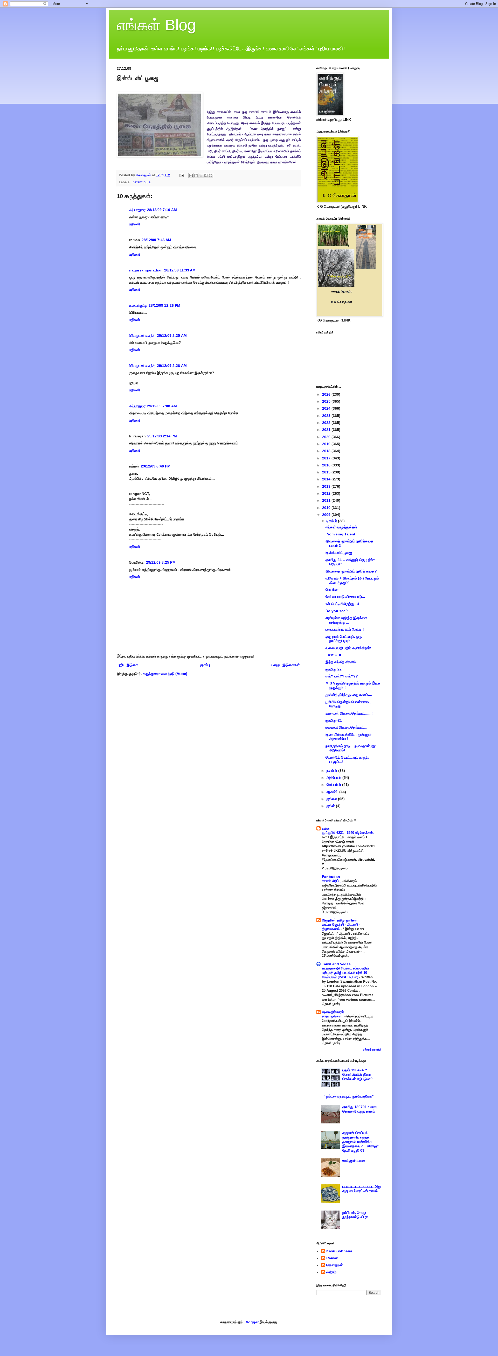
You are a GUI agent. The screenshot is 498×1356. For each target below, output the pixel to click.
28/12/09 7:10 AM (162, 210)
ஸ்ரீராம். (331, 1272)
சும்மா (326, 828)
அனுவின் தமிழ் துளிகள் (339, 920)
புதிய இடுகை (128, 665)
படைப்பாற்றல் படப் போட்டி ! (345, 629)
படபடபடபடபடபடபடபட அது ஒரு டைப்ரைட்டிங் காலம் (361, 1188)
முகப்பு (205, 665)
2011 (326, 500)
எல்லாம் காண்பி (372, 1049)
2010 (326, 508)
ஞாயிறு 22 (334, 669)
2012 (326, 493)
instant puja (141, 182)
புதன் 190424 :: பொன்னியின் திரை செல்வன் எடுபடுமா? (357, 1074)
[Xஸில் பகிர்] (200, 175)
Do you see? (337, 611)
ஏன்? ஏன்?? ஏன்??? (342, 676)
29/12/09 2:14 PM (162, 436)
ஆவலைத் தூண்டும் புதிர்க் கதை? (351, 571)
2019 (326, 444)
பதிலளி (134, 224)
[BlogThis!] (195, 175)
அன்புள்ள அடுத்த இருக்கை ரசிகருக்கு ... (347, 620)
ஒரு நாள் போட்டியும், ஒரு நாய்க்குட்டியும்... (344, 638)
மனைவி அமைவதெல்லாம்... (346, 727)
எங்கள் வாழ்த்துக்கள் (341, 527)
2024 (326, 408)
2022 (326, 423)
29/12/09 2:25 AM (172, 335)
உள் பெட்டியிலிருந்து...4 (342, 604)
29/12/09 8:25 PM (161, 562)
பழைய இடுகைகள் (286, 665)
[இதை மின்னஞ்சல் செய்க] (190, 175)
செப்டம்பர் (334, 784)
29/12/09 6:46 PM (155, 466)
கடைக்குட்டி (138, 305)
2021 (326, 430)
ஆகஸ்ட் (333, 792)
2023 (326, 416)
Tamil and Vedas (336, 964)
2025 (326, 401)
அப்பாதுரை (137, 210)
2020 (326, 437)
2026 (326, 394)
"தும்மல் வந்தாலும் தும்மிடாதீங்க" (349, 1096)
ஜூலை (332, 799)
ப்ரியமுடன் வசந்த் (142, 335)
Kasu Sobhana (339, 1251)
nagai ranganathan (146, 270)
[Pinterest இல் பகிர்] (210, 175)
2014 (326, 479)
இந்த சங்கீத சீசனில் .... (344, 662)
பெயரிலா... (334, 590)
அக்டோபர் (334, 777)
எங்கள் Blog (156, 25)
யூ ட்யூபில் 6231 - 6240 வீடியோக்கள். (348, 833)
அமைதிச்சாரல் (333, 1012)
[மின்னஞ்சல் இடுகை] (181, 175)
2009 (326, 515)
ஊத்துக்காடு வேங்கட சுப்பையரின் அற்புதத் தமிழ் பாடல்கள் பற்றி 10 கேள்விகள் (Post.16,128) (345, 972)
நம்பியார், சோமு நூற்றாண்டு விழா (355, 1215)
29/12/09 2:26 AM (172, 366)
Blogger (252, 1322)
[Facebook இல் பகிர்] (205, 175)
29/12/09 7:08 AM (162, 406)
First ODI (333, 655)
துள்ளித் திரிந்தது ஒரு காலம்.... (349, 695)
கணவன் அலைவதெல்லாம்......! (349, 713)
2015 (326, 472)
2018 (326, 451)
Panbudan (331, 877)
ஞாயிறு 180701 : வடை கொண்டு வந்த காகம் (360, 1109)
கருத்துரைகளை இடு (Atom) (165, 674)
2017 (326, 458)
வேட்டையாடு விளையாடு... (345, 597)
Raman (332, 1258)
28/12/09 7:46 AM (156, 240)
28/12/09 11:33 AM (180, 270)
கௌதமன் (334, 1265)
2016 (326, 465)
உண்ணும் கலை (353, 1160)
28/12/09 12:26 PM (164, 305)
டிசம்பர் (332, 521)
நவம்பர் (332, 770)
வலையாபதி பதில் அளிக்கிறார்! (348, 648)
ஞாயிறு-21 (334, 720)
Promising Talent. (341, 534)
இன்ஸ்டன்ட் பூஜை (339, 552)
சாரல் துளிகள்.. (333, 1016)
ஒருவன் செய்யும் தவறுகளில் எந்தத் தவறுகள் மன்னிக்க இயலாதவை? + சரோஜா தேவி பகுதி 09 (360, 1141)
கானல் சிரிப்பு (332, 881)
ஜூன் (331, 806)
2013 (326, 486)
